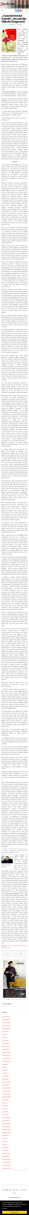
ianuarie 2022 (5, 1085)
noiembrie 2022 (6, 1055)
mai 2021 (4, 1108)
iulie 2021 (4, 1103)
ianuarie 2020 (5, 1156)
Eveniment (19, 24)
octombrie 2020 (6, 1129)
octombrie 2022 (6, 1058)
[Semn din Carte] (7, 4)
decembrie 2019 (6, 1159)
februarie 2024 (6, 1016)
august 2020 (5, 1135)
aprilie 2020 (5, 1147)
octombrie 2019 (6, 1165)
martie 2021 (5, 1114)
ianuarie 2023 (5, 1049)
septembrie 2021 (6, 1097)
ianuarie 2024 (5, 1019)
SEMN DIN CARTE (14, 1191)
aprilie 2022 (5, 1076)
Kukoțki (21, 945)
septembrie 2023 (6, 1028)
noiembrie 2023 (6, 1022)
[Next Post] (20, 954)
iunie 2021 (5, 1105)
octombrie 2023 (6, 1025)
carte (7, 945)
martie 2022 (5, 1079)
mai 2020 (4, 1144)
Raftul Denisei (7, 947)
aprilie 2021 (5, 1111)
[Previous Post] (8, 954)
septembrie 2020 (6, 1132)
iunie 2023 (5, 1037)
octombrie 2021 (6, 1094)
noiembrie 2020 (6, 1126)
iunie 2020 (5, 1141)
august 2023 (5, 1031)
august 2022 (5, 1064)
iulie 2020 (4, 1138)
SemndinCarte (12, 24)
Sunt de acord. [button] (14, 1212)
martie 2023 (5, 1043)
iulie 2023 (4, 1034)
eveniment (11, 945)
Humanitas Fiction (16, 945)
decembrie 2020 (6, 1123)
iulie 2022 (4, 1067)
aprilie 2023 (5, 1040)
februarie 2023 (6, 1046)
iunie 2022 (5, 1070)
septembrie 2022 (6, 1061)
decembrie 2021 (6, 1088)
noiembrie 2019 (6, 1162)
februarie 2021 (6, 1117)
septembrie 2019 (6, 1168)
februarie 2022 (6, 1082)
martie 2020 (5, 1150)
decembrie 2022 (6, 1052)
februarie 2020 (6, 1153)
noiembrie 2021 (6, 1091)
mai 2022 (4, 1073)
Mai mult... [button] (5, 1208)
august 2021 (5, 1100)
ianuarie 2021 (5, 1120)
